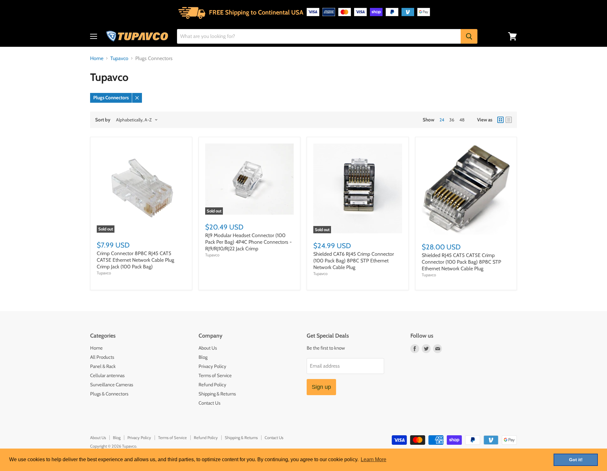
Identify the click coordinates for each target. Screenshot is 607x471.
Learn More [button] (373, 459)
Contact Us (209, 403)
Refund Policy (212, 385)
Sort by (102, 120)
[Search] (469, 36)
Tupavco (119, 58)
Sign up (321, 387)
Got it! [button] (576, 459)
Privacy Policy (212, 366)
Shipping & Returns (217, 394)
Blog (203, 357)
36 (451, 120)
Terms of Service (215, 375)
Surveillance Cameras (111, 385)
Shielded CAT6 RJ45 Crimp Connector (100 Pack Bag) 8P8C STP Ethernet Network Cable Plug (353, 260)
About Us (208, 348)
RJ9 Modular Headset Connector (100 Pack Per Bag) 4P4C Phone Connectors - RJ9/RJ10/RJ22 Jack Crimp (248, 242)
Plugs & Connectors (109, 394)
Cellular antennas (107, 375)
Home (96, 58)
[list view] (509, 120)
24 (441, 120)
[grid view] (500, 120)
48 (461, 120)
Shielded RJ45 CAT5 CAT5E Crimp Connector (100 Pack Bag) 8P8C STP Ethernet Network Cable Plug (461, 262)
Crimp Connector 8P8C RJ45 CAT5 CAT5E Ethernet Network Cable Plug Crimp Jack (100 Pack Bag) (135, 260)
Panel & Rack (103, 366)
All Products (102, 357)
